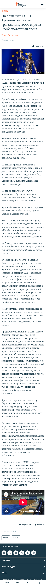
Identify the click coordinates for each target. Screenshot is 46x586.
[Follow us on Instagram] (21, 552)
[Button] (38, 46)
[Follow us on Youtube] (15, 552)
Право (5, 11)
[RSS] (27, 552)
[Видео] (28, 583)
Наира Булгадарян (10, 35)
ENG (17, 583)
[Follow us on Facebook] (4, 552)
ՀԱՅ (7, 583)
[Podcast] (33, 552)
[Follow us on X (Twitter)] (9, 552)
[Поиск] (39, 583)
